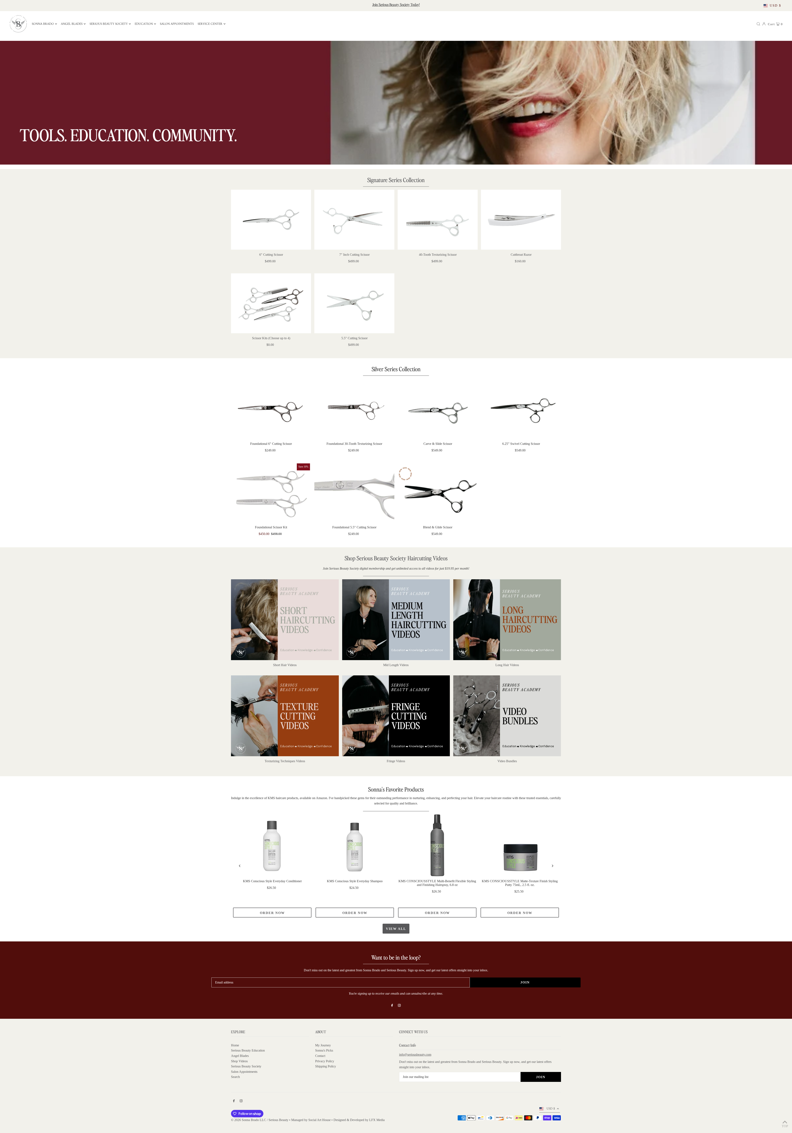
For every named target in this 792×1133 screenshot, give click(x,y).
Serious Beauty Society (246, 1066)
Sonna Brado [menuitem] (43, 24)
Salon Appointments (244, 1071)
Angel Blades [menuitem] (71, 24)
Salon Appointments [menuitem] (177, 24)
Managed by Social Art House (311, 1120)
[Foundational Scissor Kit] (271, 492)
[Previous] (239, 865)
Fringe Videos (396, 761)
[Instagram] (399, 1005)
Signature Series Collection (396, 180)
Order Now (272, 913)
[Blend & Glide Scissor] (438, 492)
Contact (320, 1056)
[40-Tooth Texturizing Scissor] (438, 220)
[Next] (552, 865)
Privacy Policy (324, 1061)
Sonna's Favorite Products (396, 789)
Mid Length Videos (396, 665)
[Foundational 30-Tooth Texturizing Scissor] (354, 409)
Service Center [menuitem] (210, 24)
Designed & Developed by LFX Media (359, 1120)
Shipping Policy (325, 1066)
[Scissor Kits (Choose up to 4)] (271, 303)
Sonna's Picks (324, 1050)
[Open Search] (758, 24)
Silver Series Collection (396, 369)
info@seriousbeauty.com (415, 1054)
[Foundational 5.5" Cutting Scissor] (354, 492)
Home (235, 1045)
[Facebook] (392, 1005)
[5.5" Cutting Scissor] (354, 303)
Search (235, 1077)
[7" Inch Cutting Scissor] (354, 220)
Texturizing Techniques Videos (285, 761)
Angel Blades (240, 1056)
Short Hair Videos (285, 665)
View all (396, 928)
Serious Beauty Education (248, 1050)
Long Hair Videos (507, 665)
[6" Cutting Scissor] (271, 220)
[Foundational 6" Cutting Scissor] (271, 409)
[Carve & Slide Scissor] (438, 409)
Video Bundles (507, 761)
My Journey (323, 1045)
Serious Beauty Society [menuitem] (109, 24)
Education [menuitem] (144, 24)
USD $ (775, 5)
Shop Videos (239, 1061)
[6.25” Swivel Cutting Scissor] (521, 409)
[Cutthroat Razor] (521, 220)
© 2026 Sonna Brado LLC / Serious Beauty (260, 1120)
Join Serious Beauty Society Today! (396, 4)
